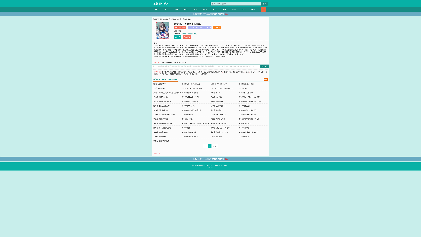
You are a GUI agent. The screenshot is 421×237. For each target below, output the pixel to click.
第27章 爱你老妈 (216, 110)
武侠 (176, 9)
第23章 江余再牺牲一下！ (219, 106)
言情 (224, 9)
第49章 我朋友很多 (159, 136)
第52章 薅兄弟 (244, 136)
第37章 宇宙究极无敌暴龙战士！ (164, 123)
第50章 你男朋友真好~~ (190, 136)
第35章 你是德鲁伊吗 (217, 119)
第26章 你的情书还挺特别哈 (191, 110)
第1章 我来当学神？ (160, 84)
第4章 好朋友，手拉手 (246, 84)
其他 (234, 9)
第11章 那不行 (215, 93)
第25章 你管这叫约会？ (161, 110)
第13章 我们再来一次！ (161, 97)
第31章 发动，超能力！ (218, 114)
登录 (263, 9)
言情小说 (167, 19)
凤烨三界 (261, 72)
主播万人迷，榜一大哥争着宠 (234, 72)
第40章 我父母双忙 (245, 123)
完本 (253, 9)
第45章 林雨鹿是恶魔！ (161, 132)
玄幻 (166, 9)
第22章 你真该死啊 (188, 106)
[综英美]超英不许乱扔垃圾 (186, 72)
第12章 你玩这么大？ (246, 93)
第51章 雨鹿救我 (216, 136)
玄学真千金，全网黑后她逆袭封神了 (209, 72)
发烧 (247, 72)
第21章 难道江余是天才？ (162, 106)
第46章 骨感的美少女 (189, 132)
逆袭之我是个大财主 (169, 72)
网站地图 (210, 167)
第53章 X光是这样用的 (189, 33)
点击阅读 (187, 37)
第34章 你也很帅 (187, 119)
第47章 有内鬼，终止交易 (219, 132)
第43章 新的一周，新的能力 (220, 128)
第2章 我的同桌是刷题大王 (191, 84)
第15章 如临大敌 (216, 97)
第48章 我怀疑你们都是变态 (248, 132)
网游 (205, 9)
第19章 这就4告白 (216, 101)
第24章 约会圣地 (244, 106)
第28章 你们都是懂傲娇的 (248, 110)
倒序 (265, 79)
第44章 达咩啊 (244, 128)
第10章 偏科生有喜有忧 (190, 93)
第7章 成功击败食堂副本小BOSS (221, 88)
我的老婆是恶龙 (166, 62)
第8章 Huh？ (243, 88)
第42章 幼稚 (186, 128)
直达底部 (217, 27)
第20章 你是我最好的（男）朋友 (250, 101)
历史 (195, 9)
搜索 (264, 3)
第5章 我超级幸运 (159, 88)
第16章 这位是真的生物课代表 (249, 97)
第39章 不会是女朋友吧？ (219, 123)
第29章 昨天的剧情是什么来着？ (164, 114)
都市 (186, 9)
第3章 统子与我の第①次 (218, 84)
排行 (243, 9)
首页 (157, 9)
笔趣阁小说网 (161, 3)
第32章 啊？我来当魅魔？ (248, 114)
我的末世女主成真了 (181, 62)
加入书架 (178, 37)
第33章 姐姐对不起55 (160, 119)
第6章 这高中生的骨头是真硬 (192, 88)
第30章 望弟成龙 (187, 114)
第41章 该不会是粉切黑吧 (162, 128)
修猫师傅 (182, 27)
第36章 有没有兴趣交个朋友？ (249, 119)
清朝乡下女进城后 (176, 74)
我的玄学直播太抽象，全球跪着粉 (195, 74)
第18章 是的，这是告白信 (191, 101)
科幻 (214, 9)
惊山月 (253, 72)
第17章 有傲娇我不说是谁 (162, 101)
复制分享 (264, 66)
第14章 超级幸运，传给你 (191, 97)
